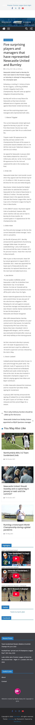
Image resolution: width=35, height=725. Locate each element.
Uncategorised (8, 40)
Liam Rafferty (18, 69)
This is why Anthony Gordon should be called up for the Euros (18, 413)
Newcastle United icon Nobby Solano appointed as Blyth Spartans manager (17, 420)
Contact (4, 681)
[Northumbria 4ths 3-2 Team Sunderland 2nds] (17, 434)
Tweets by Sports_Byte (17, 612)
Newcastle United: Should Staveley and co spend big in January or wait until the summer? (16, 490)
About (4, 677)
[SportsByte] (4, 28)
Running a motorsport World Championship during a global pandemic (17, 527)
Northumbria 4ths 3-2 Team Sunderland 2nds (16, 454)
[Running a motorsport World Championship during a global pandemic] (17, 506)
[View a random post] (31, 28)
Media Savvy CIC (20, 699)
